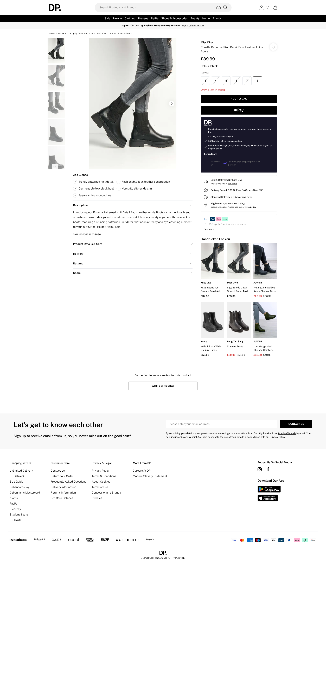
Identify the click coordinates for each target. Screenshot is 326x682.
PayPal (14, 503)
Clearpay (15, 509)
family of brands (287, 433)
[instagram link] (260, 469)
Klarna (14, 498)
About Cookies (101, 481)
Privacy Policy (100, 470)
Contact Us (58, 470)
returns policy (249, 207)
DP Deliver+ (17, 476)
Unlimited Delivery (21, 470)
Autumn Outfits (98, 33)
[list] (132, 103)
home (52, 33)
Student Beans (19, 514)
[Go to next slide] (171, 103)
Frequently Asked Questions (68, 481)
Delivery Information (63, 487)
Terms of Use (100, 487)
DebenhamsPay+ (20, 487)
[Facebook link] (268, 469)
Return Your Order (62, 476)
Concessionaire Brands (106, 492)
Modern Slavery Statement (150, 476)
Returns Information (63, 492)
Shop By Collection (78, 33)
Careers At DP (141, 470)
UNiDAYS (15, 520)
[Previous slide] (97, 25)
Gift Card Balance (62, 498)
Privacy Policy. (277, 437)
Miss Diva (207, 42)
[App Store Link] (269, 493)
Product (97, 498)
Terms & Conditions (104, 476)
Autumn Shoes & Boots (121, 33)
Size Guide (16, 481)
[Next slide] (229, 25)
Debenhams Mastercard (25, 492)
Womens (62, 33)
